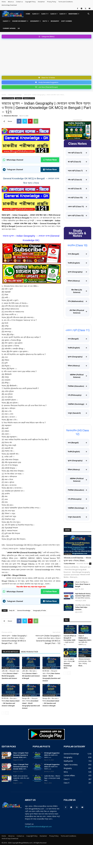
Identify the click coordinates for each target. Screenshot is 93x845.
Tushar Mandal (69, 563)
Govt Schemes (66, 21)
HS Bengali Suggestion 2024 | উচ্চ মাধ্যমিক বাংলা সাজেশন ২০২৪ (52, 767)
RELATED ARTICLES (10, 652)
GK (19, 28)
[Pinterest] (30, 121)
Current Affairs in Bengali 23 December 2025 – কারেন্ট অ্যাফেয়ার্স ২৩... (70, 640)
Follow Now (51, 159)
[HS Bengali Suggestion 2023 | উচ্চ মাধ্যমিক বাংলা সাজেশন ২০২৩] (37, 755)
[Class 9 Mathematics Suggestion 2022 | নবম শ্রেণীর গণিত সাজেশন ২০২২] (84, 629)
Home (4, 2)
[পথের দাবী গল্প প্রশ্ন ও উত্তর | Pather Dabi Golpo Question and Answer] (68, 607)
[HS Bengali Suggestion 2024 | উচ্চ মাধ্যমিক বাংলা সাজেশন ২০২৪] (37, 766)
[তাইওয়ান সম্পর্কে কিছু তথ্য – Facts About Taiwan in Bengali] (68, 584)
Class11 (5, 21)
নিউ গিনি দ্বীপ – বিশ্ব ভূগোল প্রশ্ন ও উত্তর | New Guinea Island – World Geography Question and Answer (51, 676)
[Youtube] (89, 8)
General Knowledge (15, 95)
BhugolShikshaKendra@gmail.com (38, 826)
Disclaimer (41, 2)
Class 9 (62, 14)
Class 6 (35, 14)
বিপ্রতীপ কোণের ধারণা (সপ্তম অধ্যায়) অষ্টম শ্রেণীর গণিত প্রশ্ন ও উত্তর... (21, 778)
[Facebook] (77, 8)
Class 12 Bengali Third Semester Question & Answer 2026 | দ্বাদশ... (20, 767)
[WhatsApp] (35, 121)
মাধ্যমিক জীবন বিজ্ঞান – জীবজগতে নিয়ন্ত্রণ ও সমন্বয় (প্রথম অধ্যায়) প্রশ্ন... (52, 778)
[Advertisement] (46, 57)
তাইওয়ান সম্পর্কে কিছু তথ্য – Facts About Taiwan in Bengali (82, 584)
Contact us (19, 2)
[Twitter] (85, 8)
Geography (34, 21)
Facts (45, 21)
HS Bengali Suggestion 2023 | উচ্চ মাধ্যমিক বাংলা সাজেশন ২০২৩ (52, 755)
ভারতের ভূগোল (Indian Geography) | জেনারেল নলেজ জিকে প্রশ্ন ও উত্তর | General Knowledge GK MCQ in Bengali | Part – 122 (47, 639)
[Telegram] (81, 8)
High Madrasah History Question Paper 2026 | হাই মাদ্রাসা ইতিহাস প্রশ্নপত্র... (83, 596)
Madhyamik (73, 14)
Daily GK (12, 610)
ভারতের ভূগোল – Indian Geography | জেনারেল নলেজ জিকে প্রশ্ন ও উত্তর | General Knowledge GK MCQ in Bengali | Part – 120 (14, 639)
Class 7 (44, 14)
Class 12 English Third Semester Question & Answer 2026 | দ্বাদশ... (20, 755)
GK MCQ (66, 656)
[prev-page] (3, 712)
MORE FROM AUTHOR (29, 652)
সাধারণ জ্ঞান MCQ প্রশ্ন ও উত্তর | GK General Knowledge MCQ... (69, 663)
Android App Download (9, 5)
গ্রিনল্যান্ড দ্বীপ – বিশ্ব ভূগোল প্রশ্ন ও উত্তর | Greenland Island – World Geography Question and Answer (31, 703)
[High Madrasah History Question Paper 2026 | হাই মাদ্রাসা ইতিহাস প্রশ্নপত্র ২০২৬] (68, 596)
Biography (55, 21)
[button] (88, 14)
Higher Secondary (19, 21)
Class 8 (53, 14)
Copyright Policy (30, 2)
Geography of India (28, 98)
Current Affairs (9, 28)
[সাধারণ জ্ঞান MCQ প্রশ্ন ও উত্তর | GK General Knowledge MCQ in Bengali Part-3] (70, 652)
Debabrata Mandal (11, 116)
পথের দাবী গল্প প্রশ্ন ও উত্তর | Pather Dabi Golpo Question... (82, 607)
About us (11, 2)
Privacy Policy (51, 2)
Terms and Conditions (65, 2)
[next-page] (7, 712)
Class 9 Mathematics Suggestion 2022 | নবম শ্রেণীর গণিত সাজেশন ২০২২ (84, 640)
